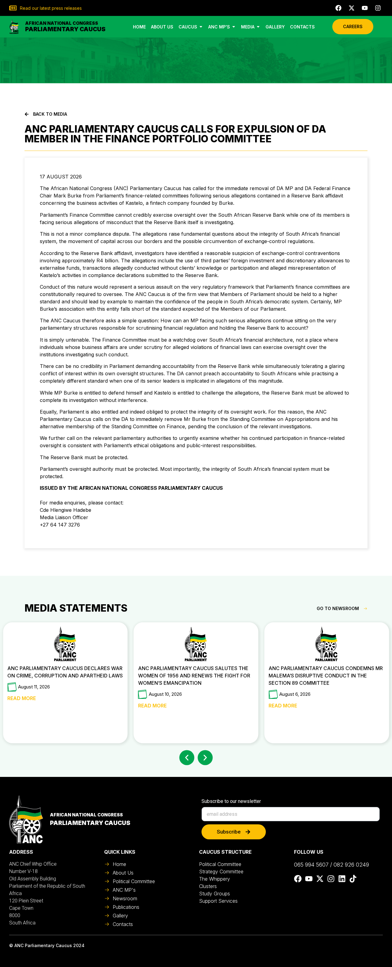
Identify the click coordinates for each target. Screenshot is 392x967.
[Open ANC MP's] (234, 27)
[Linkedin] (342, 879)
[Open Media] (258, 27)
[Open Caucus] (201, 27)
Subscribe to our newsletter (231, 801)
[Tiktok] (353, 879)
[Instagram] (378, 8)
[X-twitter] (351, 8)
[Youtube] (365, 8)
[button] (186, 757)
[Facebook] (338, 8)
